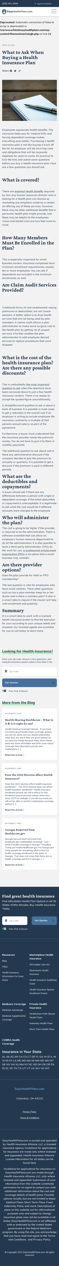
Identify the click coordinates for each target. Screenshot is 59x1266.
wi (43, 1068)
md (24, 1060)
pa (52, 1064)
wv (38, 1068)
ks (7, 1060)
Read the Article (14, 755)
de (34, 1056)
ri (3, 1068)
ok (44, 1064)
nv (8, 1064)
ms (42, 1060)
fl (37, 1056)
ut (24, 1068)
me (19, 1060)
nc (31, 1064)
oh (40, 1064)
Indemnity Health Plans (41, 1023)
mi (33, 1060)
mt (52, 1060)
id (49, 1056)
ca (21, 1056)
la (15, 1060)
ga (41, 1056)
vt (29, 1068)
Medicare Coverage (14, 1004)
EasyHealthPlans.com (29, 1088)
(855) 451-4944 (10, 3)
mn (37, 1060)
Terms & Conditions (29, 1117)
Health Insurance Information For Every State (13, 976)
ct (29, 1056)
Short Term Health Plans (42, 1029)
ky (11, 1060)
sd (11, 1068)
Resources (8, 954)
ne (4, 1064)
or (48, 1064)
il (52, 1056)
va (33, 1068)
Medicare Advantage (12, 1010)
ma (29, 1060)
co (25, 1056)
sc (7, 1068)
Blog (4, 960)
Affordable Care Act (40, 964)
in (54, 1056)
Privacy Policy (29, 1111)
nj (17, 1064)
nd (35, 1064)
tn (16, 1068)
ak (8, 1056)
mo (47, 1060)
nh (13, 1064)
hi (45, 1056)
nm (21, 1064)
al (4, 1056)
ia (3, 1060)
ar (16, 1056)
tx (20, 1068)
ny (26, 1064)
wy (47, 1068)
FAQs (5, 966)
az (12, 1056)
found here (29, 1162)
